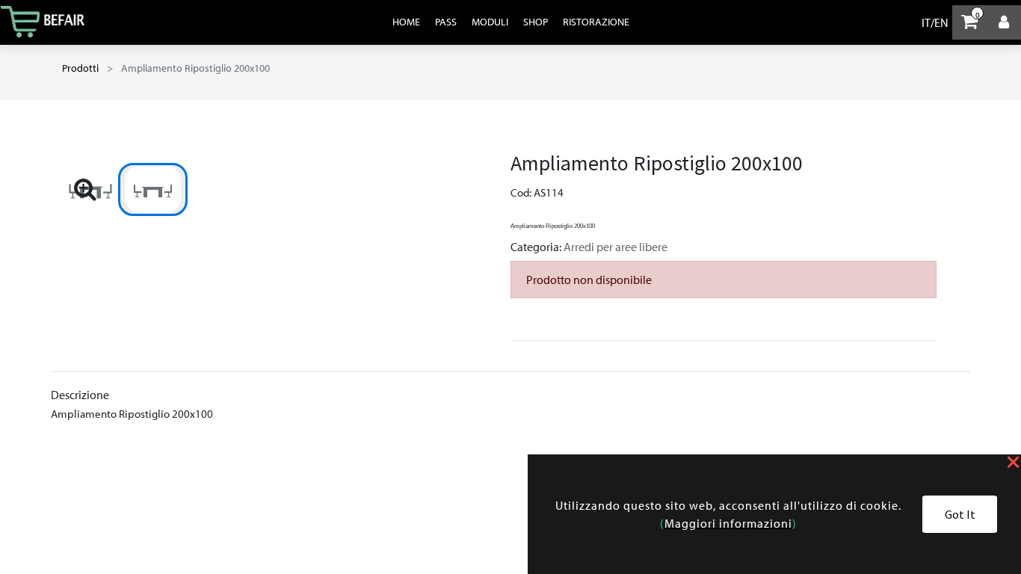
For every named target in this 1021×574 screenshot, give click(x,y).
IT (926, 22)
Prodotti (80, 68)
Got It (960, 514)
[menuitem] (406, 21)
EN (941, 22)
